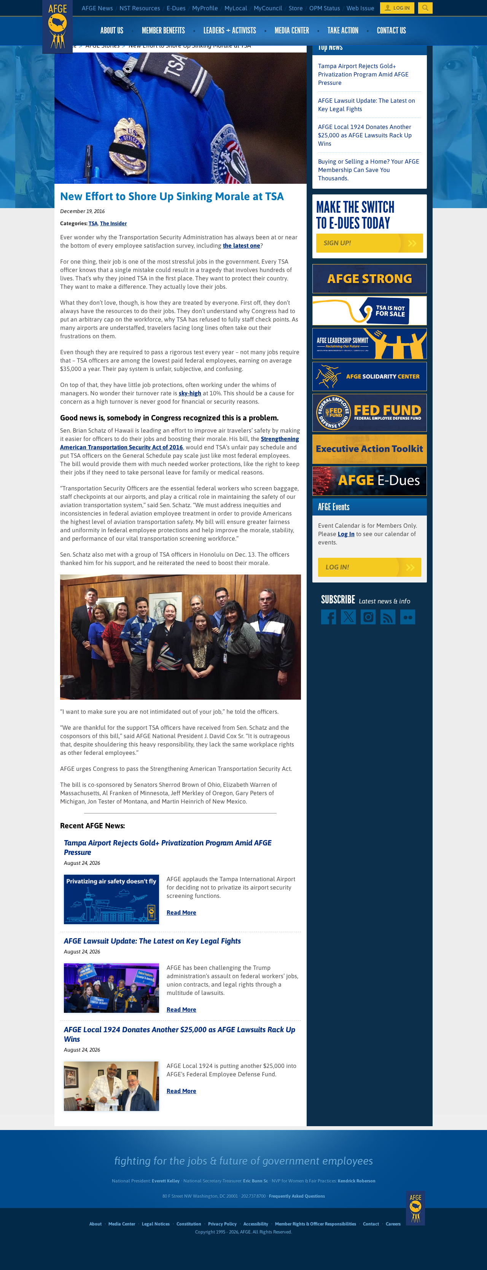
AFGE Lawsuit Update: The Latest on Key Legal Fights (152, 940)
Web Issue (360, 8)
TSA (93, 223)
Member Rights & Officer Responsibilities (315, 1224)
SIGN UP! (337, 243)
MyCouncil (268, 8)
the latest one (241, 245)
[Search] (425, 8)
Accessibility (256, 1224)
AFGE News (97, 8)
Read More (181, 912)
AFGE (415, 1208)
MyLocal (235, 8)
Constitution (189, 1224)
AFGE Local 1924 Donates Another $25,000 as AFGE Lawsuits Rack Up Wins (365, 135)
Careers (393, 1224)
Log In (346, 533)
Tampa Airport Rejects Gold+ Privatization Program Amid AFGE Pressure (363, 74)
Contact (371, 1224)
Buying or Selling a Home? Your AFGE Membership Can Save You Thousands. (368, 169)
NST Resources (139, 8)
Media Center (292, 30)
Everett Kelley (166, 1181)
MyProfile (205, 8)
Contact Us (391, 30)
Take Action (343, 30)
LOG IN (401, 8)
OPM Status (324, 8)
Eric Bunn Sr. (255, 1181)
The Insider (113, 223)
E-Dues (176, 8)
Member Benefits (163, 30)
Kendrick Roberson (357, 1181)
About (95, 1224)
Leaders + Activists (230, 30)
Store (296, 8)
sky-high (190, 393)
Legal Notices (156, 1224)
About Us (111, 30)
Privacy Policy (222, 1224)
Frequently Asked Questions (297, 1196)
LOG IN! (337, 567)
